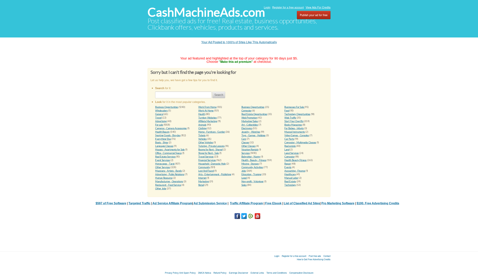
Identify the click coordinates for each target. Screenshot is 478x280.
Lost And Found (206, 170)
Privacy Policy (172, 272)
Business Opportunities (166, 107)
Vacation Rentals (249, 149)
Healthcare (290, 174)
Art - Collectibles (249, 124)
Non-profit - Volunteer (252, 181)
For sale (159, 124)
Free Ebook (273, 203)
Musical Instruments (294, 131)
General (159, 114)
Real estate (290, 146)
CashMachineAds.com (206, 12)
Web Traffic (290, 117)
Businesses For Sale (294, 107)
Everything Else (163, 139)
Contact (326, 255)
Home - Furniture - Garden (211, 131)
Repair (287, 163)
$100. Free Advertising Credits (378, 203)
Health (201, 114)
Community (204, 167)
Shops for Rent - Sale (208, 153)
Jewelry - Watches (250, 131)
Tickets (202, 135)
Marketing (203, 181)
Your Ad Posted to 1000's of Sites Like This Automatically (239, 42)
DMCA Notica (204, 272)
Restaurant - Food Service (168, 185)
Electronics (246, 128)
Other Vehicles (205, 142)
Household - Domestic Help (212, 163)
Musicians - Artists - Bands (168, 170)
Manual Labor (291, 178)
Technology (290, 185)
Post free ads (315, 255)
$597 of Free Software (111, 203)
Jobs (243, 170)
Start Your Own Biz (293, 121)
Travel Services (206, 156)
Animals (202, 124)
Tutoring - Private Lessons (211, 146)
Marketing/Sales (249, 121)
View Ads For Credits (318, 7)
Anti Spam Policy (187, 272)
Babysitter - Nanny (250, 156)
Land (286, 149)
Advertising (161, 121)
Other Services (162, 167)
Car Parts (289, 139)
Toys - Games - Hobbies (253, 135)
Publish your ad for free (314, 15)
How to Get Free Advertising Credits (313, 259)
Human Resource (164, 178)
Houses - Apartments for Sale (170, 149)
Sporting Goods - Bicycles (167, 135)
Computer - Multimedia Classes (300, 142)
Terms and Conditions (276, 272)
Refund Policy (219, 272)
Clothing (202, 128)
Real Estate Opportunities (254, 114)
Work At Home (206, 110)
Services (245, 153)
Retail (201, 185)
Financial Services (207, 160)
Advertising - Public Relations (169, 174)
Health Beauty (162, 131)
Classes (245, 142)
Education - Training (251, 174)
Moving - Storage (250, 163)
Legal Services (291, 153)
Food (286, 110)
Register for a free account (288, 7)
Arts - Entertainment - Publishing (214, 174)
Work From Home (207, 107)
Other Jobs (160, 188)
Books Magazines (293, 124)
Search (218, 94)
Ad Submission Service (210, 203)
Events (287, 167)
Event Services (162, 160)
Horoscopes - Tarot (165, 163)
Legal (244, 178)
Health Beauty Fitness (295, 160)
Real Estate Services (165, 156)
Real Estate (290, 181)
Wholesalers (161, 110)
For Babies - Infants (294, 128)
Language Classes (164, 146)
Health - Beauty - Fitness (253, 160)
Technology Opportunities (297, 114)
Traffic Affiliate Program (246, 203)
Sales (244, 185)
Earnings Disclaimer (238, 272)
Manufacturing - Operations (169, 181)
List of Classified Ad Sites (302, 203)
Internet (202, 178)
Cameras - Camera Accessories (171, 128)
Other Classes (248, 146)
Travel (158, 117)
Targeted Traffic (139, 203)
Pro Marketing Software (337, 203)
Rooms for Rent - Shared (210, 149)
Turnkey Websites (207, 117)
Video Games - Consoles (296, 135)
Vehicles (202, 139)
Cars (243, 139)
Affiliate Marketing (207, 121)
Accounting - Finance (294, 170)
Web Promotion (249, 117)
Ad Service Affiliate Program (172, 203)
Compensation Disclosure (301, 272)
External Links (257, 272)
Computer (246, 110)
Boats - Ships (161, 142)
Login (267, 7)
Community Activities (252, 167)
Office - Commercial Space (168, 153)
